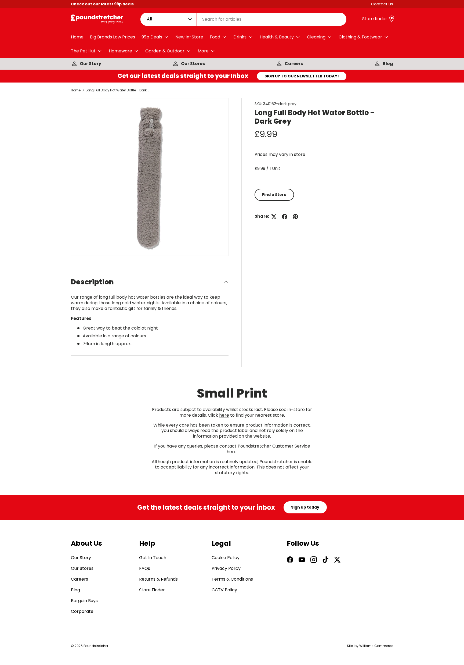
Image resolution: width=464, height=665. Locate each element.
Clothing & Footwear (360, 37)
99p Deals (152, 37)
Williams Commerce (376, 645)
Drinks (240, 37)
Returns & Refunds (158, 579)
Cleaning (316, 37)
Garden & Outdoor (164, 51)
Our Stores (193, 63)
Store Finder (152, 590)
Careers (294, 63)
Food (215, 37)
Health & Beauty (277, 37)
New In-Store (189, 37)
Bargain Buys (84, 601)
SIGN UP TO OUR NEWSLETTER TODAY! (301, 76)
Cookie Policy (226, 558)
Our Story (90, 63)
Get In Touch (152, 558)
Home (77, 37)
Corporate (82, 612)
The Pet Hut (83, 51)
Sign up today (305, 507)
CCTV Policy (224, 590)
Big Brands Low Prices (112, 37)
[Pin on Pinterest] (295, 216)
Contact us (382, 4)
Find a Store (274, 194)
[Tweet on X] (274, 216)
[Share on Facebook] (284, 216)
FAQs (144, 569)
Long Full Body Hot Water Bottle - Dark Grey (118, 90)
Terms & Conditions (232, 579)
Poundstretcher (96, 645)
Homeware (120, 51)
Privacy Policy (226, 569)
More (203, 51)
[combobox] (243, 19)
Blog (388, 63)
